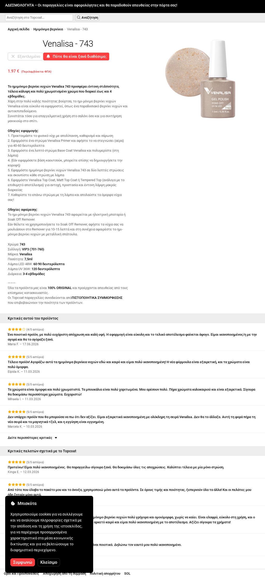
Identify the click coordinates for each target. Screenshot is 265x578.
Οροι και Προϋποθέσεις (21, 573)
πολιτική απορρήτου (105, 573)
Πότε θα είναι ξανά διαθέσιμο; (79, 56)
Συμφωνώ (22, 562)
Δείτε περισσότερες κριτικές (31, 438)
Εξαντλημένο (28, 56)
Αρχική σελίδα (18, 29)
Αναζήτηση (89, 17)
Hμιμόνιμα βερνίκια (48, 29)
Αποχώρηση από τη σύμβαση (64, 573)
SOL (127, 573)
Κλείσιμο (48, 562)
